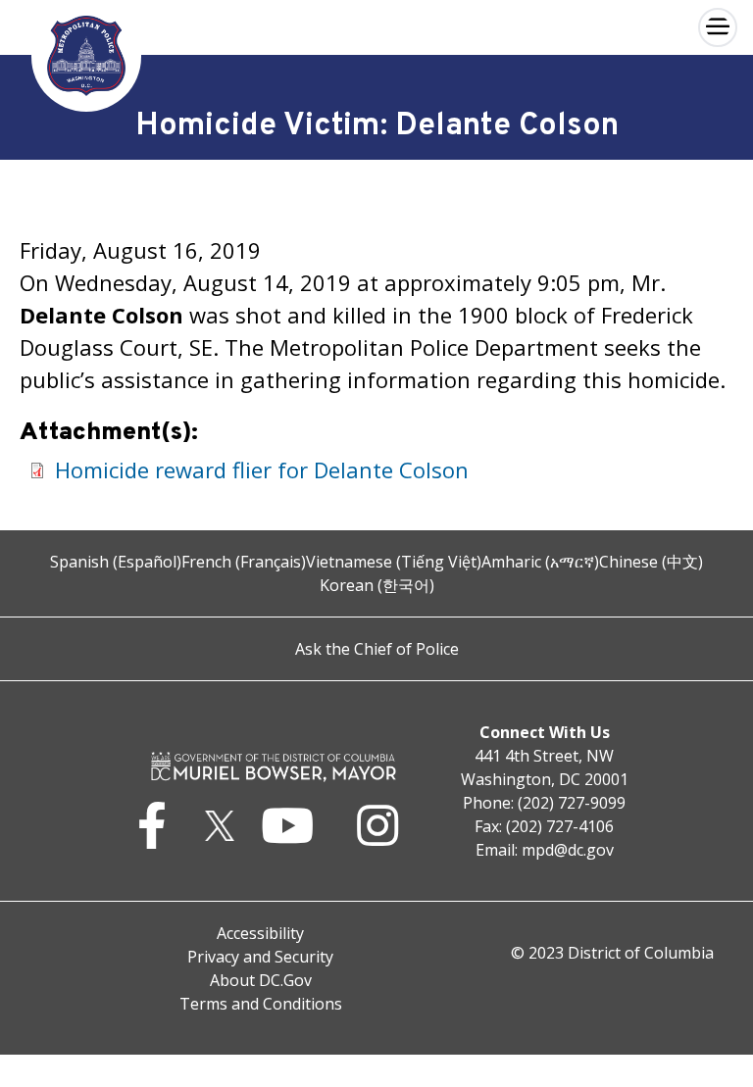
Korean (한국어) (377, 585)
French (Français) (243, 561)
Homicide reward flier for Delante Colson (262, 469)
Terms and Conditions (260, 1003)
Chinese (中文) (651, 561)
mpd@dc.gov (568, 850)
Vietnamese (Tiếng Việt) (393, 561)
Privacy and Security (260, 956)
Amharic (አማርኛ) (540, 561)
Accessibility (260, 933)
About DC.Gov (261, 980)
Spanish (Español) (115, 561)
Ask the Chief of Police (377, 649)
